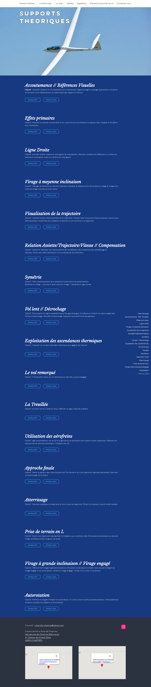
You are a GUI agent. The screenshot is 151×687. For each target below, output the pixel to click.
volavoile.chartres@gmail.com (49, 625)
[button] (44, 3)
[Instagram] (123, 627)
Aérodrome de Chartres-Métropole (42, 634)
